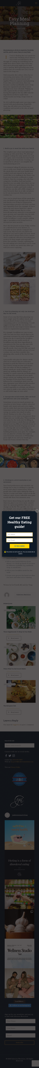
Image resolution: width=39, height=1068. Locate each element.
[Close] (37, 511)
